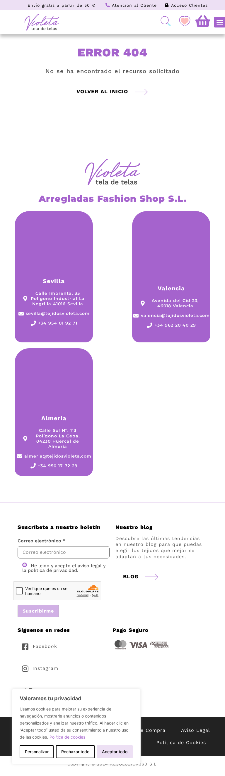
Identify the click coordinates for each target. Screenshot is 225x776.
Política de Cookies (181, 742)
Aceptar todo (114, 751)
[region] (76, 726)
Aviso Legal (195, 730)
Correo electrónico (39, 541)
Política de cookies (67, 736)
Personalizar (37, 751)
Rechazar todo (75, 751)
